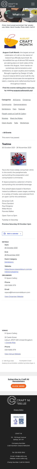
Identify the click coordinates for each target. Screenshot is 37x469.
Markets (5, 118)
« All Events (6, 132)
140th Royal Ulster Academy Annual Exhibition (9, 362)
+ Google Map (10, 342)
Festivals (21, 109)
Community (7, 104)
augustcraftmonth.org (22, 90)
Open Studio (7, 123)
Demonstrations (20, 104)
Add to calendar (12, 234)
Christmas (27, 100)
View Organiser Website (14, 296)
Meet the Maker (16, 118)
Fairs (14, 109)
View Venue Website (13, 354)
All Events (17, 100)
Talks (16, 123)
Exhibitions (6, 109)
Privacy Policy (18, 410)
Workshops (24, 123)
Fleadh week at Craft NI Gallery (14, 114)
